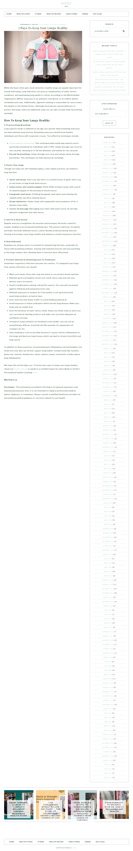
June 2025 (108, 202)
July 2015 (108, 713)
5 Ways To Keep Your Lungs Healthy (43, 28)
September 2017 (108, 601)
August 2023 (107, 297)
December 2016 (107, 640)
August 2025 (108, 194)
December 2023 (108, 280)
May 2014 (108, 773)
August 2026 (108, 142)
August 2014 (107, 760)
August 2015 (107, 709)
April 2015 (108, 726)
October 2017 (108, 597)
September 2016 (108, 653)
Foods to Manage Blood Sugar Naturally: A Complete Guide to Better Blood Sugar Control (109, 54)
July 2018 (108, 558)
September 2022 (108, 344)
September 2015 (108, 704)
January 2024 (108, 275)
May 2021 (107, 413)
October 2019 (108, 494)
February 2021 (108, 426)
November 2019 (108, 490)
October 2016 (108, 649)
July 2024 (107, 250)
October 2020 (108, 443)
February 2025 (107, 220)
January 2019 (108, 533)
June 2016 (108, 666)
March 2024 (107, 267)
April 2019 (108, 520)
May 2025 (107, 207)
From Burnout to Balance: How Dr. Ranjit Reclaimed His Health (114, 806)
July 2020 (108, 456)
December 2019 (108, 486)
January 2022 (108, 378)
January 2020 (108, 481)
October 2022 (108, 340)
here (35, 372)
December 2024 (107, 228)
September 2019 (108, 498)
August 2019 (108, 503)
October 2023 (108, 288)
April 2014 (108, 777)
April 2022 (108, 365)
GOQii (66, 3)
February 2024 (107, 271)
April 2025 (108, 211)
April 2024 (108, 263)
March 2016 (107, 679)
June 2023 (108, 305)
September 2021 (108, 395)
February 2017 (108, 631)
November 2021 (108, 387)
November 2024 (108, 233)
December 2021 (108, 383)
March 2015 (108, 730)
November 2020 (108, 438)
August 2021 (108, 400)
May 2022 (107, 361)
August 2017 (108, 606)
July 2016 (108, 661)
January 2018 (108, 584)
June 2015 (108, 717)
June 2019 (108, 511)
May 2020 (108, 464)
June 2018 (108, 563)
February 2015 (108, 734)
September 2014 (108, 756)
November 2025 (108, 181)
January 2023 (107, 327)
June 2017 (108, 614)
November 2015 (108, 696)
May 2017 (108, 619)
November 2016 (108, 644)
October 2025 (108, 185)
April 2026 (108, 160)
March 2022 (108, 370)
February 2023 (107, 323)
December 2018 (108, 537)
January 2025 (107, 224)
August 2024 (107, 245)
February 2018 (108, 580)
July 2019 (108, 507)
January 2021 (108, 430)
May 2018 (108, 567)
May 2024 (107, 258)
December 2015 (108, 691)
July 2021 (108, 404)
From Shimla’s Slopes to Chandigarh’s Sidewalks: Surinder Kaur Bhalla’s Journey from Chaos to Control (82, 811)
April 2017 (108, 623)
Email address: (109, 109)
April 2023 (108, 314)
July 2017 (108, 610)
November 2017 (108, 593)
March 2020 (107, 473)
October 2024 (108, 237)
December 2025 (108, 177)
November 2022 (108, 335)
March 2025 (107, 215)
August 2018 (107, 554)
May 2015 (108, 721)
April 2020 (108, 468)
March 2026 (107, 164)
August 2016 (107, 657)
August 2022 (108, 348)
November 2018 (108, 541)
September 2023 (108, 293)
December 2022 (108, 331)
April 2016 (108, 674)
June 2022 (108, 357)
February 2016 (108, 683)
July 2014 (108, 764)
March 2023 (107, 318)
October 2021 (108, 391)
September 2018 (108, 550)
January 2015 (108, 739)
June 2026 (107, 151)
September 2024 (108, 241)
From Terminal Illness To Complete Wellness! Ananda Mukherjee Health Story (18, 809)
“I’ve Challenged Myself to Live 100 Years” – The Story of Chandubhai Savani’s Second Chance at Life (51, 810)
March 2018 (108, 576)
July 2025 (108, 198)
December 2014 (107, 743)
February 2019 (108, 528)
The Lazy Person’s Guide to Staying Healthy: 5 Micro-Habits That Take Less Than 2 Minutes (109, 64)
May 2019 (108, 516)
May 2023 (107, 310)
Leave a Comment (59, 24)
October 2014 (108, 752)
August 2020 (108, 451)
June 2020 (108, 460)
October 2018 (108, 546)
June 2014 (108, 769)
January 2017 (108, 636)
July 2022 (107, 353)
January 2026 (107, 172)
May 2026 (107, 155)
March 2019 (108, 524)
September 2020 (108, 447)
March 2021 (108, 421)
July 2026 (107, 147)
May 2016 (107, 670)
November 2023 (108, 284)
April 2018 (108, 571)
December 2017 (107, 589)
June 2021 (107, 408)
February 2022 (107, 374)
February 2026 (107, 168)
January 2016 (108, 687)
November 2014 (108, 747)
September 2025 (108, 190)
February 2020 (108, 477)
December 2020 (108, 434)
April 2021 (108, 417)
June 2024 (107, 254)
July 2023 (107, 301)
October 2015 (108, 700)
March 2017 (108, 627)
